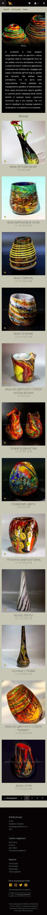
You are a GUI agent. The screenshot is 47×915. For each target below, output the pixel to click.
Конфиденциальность (18, 826)
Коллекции (13, 866)
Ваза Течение (23, 334)
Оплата (12, 845)
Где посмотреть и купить (19, 890)
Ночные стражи (23, 671)
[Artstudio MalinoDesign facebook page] (11, 885)
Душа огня (23, 786)
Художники (13, 869)
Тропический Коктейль (23, 560)
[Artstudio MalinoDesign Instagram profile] (16, 885)
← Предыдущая (10, 798)
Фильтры (23, 115)
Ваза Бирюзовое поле (24, 222)
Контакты (13, 842)
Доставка (13, 848)
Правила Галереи (16, 824)
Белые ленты (23, 615)
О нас (11, 821)
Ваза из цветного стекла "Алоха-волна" (23, 391)
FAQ (10, 829)
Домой (6, 9)
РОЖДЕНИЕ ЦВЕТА (23, 504)
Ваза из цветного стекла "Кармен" (23, 728)
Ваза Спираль (23, 278)
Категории (16, 9)
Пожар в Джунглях (23, 448)
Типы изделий (15, 871)
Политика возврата (17, 850)
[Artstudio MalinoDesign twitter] (21, 885)
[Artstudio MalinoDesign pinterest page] (26, 885)
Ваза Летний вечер (23, 167)
